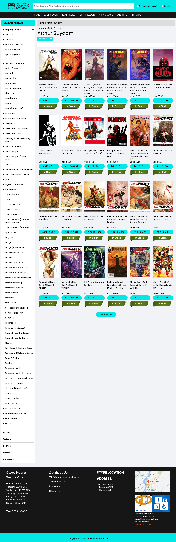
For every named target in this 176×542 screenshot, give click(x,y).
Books (8, 103)
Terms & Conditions (14, 44)
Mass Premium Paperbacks (18, 277)
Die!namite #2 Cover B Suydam (48, 218)
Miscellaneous (11, 292)
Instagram (56, 491)
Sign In (166, 6)
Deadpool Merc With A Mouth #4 (48, 152)
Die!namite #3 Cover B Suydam (71, 218)
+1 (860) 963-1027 (59, 481)
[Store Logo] (18, 6)
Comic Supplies (12, 151)
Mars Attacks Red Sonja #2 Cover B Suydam (138, 285)
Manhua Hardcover (14, 252)
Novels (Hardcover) (14, 312)
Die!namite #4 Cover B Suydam (94, 218)
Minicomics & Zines (14, 287)
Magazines (10, 237)
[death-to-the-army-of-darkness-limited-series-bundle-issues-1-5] (140, 131)
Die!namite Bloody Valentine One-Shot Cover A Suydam (139, 219)
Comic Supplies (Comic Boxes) (16, 158)
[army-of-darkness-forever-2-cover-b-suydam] (71, 65)
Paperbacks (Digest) (15, 328)
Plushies (8, 343)
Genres (6, 452)
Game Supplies (12, 194)
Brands (7, 446)
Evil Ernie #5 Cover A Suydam (94, 283)
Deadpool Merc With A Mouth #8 (71, 152)
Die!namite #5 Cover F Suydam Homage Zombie (117, 219)
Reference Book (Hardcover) (18, 373)
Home (41, 23)
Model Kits (10, 297)
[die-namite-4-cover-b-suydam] (94, 197)
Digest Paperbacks (14, 184)
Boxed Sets (10, 113)
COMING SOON (51, 15)
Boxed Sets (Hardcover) (16, 118)
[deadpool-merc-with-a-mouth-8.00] (71, 131)
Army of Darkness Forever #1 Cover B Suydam (48, 87)
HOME (37, 15)
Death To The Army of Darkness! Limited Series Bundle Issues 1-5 (139, 155)
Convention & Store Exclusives (19, 169)
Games (8, 199)
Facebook (55, 486)
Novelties (9, 318)
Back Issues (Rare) (14, 88)
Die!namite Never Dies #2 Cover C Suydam (47, 285)
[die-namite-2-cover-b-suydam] (49, 197)
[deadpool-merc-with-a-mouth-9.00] (94, 131)
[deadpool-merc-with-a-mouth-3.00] (163, 65)
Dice (7, 179)
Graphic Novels (12, 214)
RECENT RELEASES (87, 15)
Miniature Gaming (13, 282)
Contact (9, 34)
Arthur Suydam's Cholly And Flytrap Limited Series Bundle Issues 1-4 (94, 89)
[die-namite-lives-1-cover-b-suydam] (163, 197)
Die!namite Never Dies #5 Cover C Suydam (69, 285)
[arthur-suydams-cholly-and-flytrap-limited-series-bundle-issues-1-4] (94, 65)
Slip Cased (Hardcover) (16, 388)
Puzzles (8, 363)
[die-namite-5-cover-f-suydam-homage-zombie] (117, 197)
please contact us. (143, 524)
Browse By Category (13, 63)
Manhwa (9, 257)
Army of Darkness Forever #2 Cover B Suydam (70, 87)
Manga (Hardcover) (14, 247)
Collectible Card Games (16, 128)
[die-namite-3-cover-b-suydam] (71, 197)
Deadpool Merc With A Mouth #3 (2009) (162, 86)
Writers (7, 439)
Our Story (9, 39)
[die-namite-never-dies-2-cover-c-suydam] (49, 262)
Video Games (11, 418)
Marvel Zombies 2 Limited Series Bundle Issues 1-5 (163, 285)
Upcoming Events (13, 54)
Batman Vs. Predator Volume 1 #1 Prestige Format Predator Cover (140, 89)
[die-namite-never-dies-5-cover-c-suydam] (71, 262)
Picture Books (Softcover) (17, 338)
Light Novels (10, 232)
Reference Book (12, 368)
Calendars (10, 123)
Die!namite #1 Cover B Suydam (162, 152)
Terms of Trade (12, 49)
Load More (106, 314)
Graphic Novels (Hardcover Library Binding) (18, 221)
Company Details (12, 29)
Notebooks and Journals (16, 307)
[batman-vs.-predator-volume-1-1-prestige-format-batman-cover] (117, 65)
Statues (8, 393)
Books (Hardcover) (14, 108)
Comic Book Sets (13, 146)
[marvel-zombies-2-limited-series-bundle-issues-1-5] (163, 262)
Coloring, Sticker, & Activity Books (17, 140)
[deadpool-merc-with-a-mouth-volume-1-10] (117, 131)
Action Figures (11, 68)
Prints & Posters (12, 358)
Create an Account (148, 6)
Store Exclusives (12, 398)
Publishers (8, 459)
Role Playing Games (14, 383)
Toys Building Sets (13, 408)
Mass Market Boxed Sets (16, 267)
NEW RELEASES (68, 15)
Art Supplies (10, 78)
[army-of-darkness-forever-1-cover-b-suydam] (49, 65)
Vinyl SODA (10, 423)
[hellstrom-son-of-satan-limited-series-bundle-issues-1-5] (117, 262)
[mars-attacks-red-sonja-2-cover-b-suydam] (140, 262)
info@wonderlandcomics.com (65, 477)
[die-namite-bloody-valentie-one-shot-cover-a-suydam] (140, 197)
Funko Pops (10, 189)
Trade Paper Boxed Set (16, 413)
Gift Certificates (12, 204)
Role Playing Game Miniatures (19, 378)
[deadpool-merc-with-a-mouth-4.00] (49, 131)
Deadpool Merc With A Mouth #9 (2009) (94, 152)
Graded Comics (12, 209)
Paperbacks (11, 323)
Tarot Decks (11, 403)
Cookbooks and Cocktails (17, 174)
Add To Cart (48, 100)
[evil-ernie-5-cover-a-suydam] (94, 262)
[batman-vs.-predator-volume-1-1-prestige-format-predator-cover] (140, 65)
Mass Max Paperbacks (15, 272)
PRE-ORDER (136, 15)
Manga (8, 242)
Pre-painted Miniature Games (19, 353)
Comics (8, 164)
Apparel (9, 73)
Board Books (11, 98)
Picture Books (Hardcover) (17, 333)
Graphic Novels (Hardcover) (18, 227)
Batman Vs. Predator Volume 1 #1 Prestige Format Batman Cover (117, 89)
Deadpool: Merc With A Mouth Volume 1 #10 (117, 153)
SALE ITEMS (122, 15)
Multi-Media (10, 302)
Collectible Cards (13, 133)
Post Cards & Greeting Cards (18, 348)
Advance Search (45, 39)
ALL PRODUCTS (106, 15)
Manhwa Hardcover (14, 262)
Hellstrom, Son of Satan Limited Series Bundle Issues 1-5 (116, 285)
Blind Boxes (10, 93)
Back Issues (10, 83)
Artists (6, 432)
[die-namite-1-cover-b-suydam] (163, 131)
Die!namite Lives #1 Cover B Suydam (162, 218)
